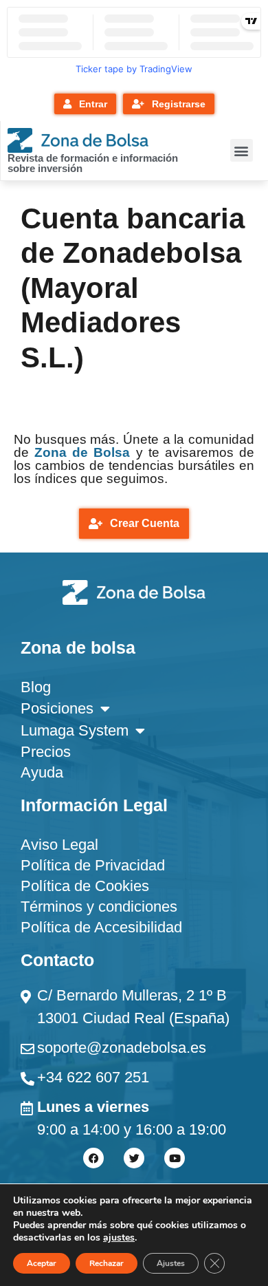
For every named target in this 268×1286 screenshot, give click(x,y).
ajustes (119, 1238)
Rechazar (106, 1263)
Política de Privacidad (93, 865)
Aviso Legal (59, 844)
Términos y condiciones (99, 906)
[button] (241, 150)
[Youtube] (174, 1158)
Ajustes (171, 1263)
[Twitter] (134, 1158)
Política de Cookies (85, 885)
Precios (46, 751)
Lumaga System (75, 730)
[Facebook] (93, 1158)
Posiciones (57, 708)
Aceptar (41, 1263)
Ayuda (42, 772)
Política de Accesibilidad (101, 927)
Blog (36, 687)
